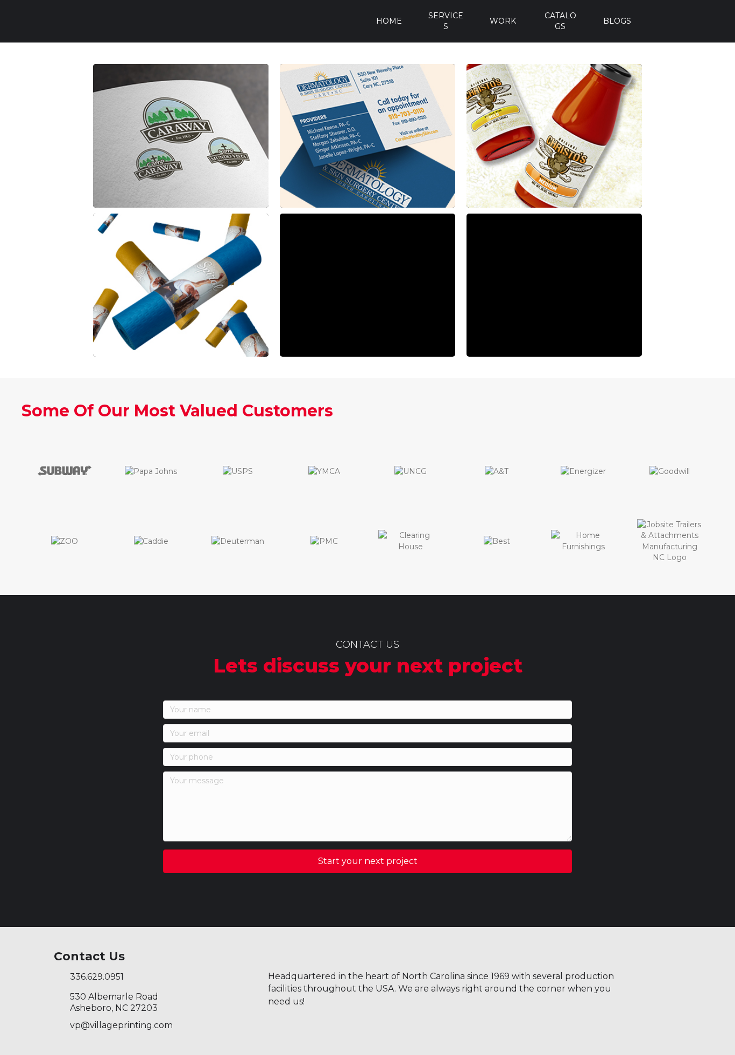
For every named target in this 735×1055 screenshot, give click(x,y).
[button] (367, 861)
